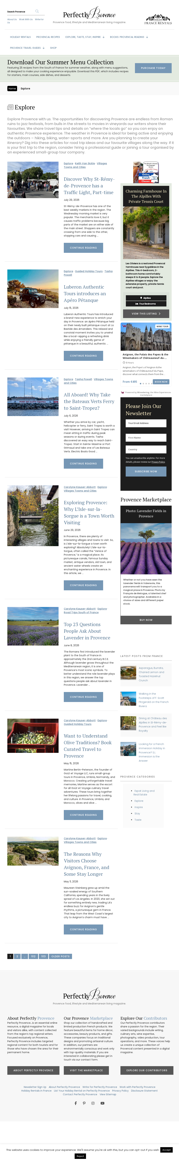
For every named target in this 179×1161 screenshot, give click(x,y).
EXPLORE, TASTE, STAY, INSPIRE (83, 37)
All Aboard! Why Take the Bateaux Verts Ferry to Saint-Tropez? (89, 401)
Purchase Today (153, 68)
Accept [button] (166, 1150)
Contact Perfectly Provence (80, 1094)
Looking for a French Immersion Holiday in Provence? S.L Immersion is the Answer (152, 752)
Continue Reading (83, 247)
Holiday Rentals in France (36, 1090)
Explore (68, 163)
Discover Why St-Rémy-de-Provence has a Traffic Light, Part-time (89, 185)
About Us (12, 19)
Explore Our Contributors (147, 1070)
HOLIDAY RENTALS (20, 37)
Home (12, 88)
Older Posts (60, 956)
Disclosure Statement (144, 1090)
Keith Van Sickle (85, 163)
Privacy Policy (158, 461)
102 (33, 956)
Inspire (139, 807)
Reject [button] (80, 1156)
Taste (138, 820)
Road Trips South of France (81, 612)
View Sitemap (108, 1094)
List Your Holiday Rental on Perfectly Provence (82, 1090)
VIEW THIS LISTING (145, 313)
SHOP (53, 48)
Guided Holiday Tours (89, 271)
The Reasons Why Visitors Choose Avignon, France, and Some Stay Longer (86, 864)
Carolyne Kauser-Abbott (80, 487)
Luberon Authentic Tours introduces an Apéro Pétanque (85, 293)
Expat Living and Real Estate (144, 792)
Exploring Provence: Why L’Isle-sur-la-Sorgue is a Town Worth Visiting (89, 512)
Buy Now (146, 620)
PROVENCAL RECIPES (48, 37)
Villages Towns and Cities (85, 165)
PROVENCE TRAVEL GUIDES (25, 48)
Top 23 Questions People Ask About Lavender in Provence (87, 631)
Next (174, 252)
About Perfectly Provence (33, 1070)
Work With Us (26, 19)
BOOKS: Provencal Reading (127, 37)
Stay (137, 813)
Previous (118, 252)
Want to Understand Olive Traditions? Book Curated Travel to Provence (88, 746)
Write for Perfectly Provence (100, 1087)
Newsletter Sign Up (35, 1087)
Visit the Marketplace (86, 1070)
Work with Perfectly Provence (137, 1087)
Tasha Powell (83, 379)
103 (43, 956)
